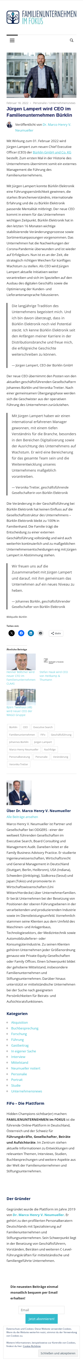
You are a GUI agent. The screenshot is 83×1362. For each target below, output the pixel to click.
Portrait (17, 1079)
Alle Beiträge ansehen (22, 817)
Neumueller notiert (25, 1068)
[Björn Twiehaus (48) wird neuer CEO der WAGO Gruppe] (21, 697)
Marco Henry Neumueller (23, 749)
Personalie (40, 103)
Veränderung (60, 757)
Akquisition (19, 1022)
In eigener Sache (23, 1051)
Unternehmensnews (62, 103)
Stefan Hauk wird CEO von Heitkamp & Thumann (54, 675)
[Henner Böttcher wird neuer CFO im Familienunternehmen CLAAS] (21, 662)
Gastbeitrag (20, 1045)
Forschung (19, 1034)
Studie (16, 1085)
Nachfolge (50, 749)
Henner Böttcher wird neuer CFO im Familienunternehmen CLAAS (21, 677)
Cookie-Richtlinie (32, 1346)
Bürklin (13, 727)
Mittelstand (19, 1062)
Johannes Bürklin (19, 742)
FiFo (43, 734)
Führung (17, 1039)
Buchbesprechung (24, 1028)
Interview (18, 1056)
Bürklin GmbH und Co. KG (52, 152)
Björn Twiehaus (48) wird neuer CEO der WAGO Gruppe (19, 711)
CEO (25, 727)
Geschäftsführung (61, 734)
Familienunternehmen (22, 734)
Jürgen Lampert (43, 742)
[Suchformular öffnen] (71, 40)
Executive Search (43, 727)
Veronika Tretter (18, 764)
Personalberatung (19, 757)
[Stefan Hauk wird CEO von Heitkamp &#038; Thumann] (54, 662)
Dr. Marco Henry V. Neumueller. (39, 1215)
